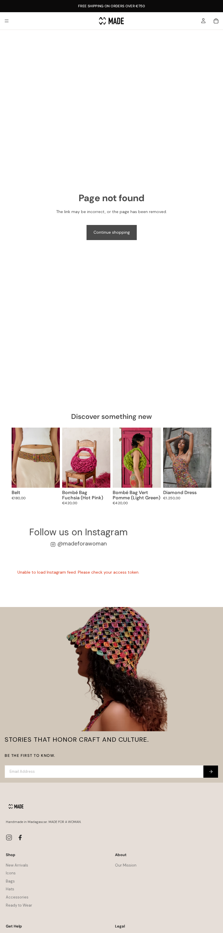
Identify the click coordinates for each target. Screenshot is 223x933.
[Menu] (6, 21)
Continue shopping (111, 232)
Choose (55, 478)
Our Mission (125, 865)
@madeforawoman (82, 543)
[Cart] (216, 21)
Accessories (17, 897)
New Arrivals (17, 865)
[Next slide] (53, 457)
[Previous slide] (18, 457)
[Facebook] (20, 837)
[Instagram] (9, 837)
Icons (11, 873)
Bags (10, 881)
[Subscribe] (210, 772)
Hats (10, 889)
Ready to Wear (19, 905)
